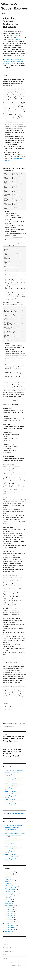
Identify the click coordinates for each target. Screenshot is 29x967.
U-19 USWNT (9, 917)
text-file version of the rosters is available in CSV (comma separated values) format (13, 61)
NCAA (6, 878)
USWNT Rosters (10, 929)
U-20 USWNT (10, 919)
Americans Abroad (10, 872)
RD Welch (7, 723)
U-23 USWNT (10, 921)
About (5, 958)
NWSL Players (10, 884)
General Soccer (21, 723)
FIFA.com (14, 35)
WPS (7, 897)
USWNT (5, 725)
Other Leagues (9, 895)
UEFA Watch (8, 901)
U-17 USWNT (9, 913)
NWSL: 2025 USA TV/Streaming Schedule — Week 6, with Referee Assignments (13, 801)
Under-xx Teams (9, 905)
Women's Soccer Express (14, 6)
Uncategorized (9, 903)
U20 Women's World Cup (18, 725)
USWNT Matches (10, 925)
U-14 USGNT (9, 907)
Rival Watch (9, 892)
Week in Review (9, 931)
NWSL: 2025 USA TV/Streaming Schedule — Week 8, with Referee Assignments (13, 786)
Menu (3, 13)
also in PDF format (17, 39)
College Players (10, 880)
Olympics (10, 725)
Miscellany (8, 876)
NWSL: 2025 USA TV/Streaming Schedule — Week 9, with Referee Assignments (13, 772)
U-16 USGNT (9, 911)
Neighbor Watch (10, 890)
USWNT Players (10, 927)
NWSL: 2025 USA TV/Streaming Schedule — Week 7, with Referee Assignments (13, 794)
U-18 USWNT (9, 915)
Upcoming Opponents (12, 894)
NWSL (6, 882)
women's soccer (10, 726)
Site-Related (8, 899)
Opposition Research (10, 888)
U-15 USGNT (9, 909)
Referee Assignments (12, 886)
